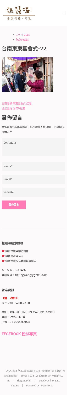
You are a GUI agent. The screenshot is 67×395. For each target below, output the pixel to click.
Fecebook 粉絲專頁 (19, 334)
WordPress (47, 385)
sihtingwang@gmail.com (31, 275)
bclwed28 (22, 39)
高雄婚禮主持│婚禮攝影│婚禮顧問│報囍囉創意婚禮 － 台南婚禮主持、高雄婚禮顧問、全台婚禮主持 (34, 375)
